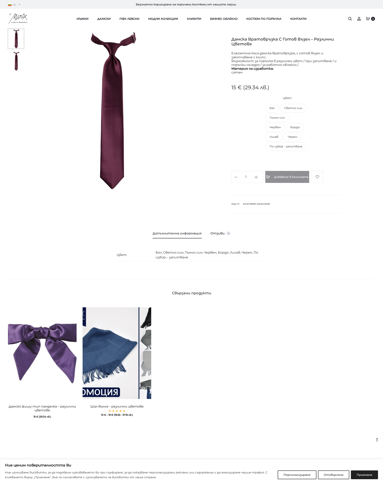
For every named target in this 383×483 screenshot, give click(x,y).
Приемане (364, 475)
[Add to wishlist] (317, 177)
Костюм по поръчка (263, 19)
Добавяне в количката (290, 177)
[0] (368, 19)
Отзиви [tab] (219, 233)
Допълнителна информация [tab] (177, 233)
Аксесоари (263, 204)
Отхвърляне (334, 475)
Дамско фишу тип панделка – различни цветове (42, 408)
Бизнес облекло (224, 19)
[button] (272, 108)
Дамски (104, 19)
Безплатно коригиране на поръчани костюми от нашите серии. (186, 4)
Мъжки (83, 19)
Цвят (287, 98)
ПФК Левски (129, 19)
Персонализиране (297, 475)
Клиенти (194, 19)
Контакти (298, 19)
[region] (191, 471)
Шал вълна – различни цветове (117, 406)
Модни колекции (163, 19)
